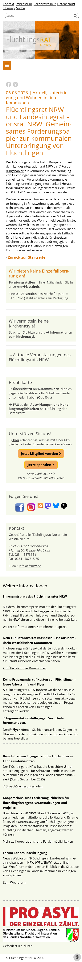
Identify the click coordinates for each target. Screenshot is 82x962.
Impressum (24, 4)
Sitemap (9, 8)
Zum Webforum (14, 882)
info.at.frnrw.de (30, 566)
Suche (20, 8)
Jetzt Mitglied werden (40, 453)
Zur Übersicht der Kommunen (24, 668)
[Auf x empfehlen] (15, 84)
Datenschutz (66, 4)
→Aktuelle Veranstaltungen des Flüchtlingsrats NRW (40, 357)
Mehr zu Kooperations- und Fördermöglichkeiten (38, 841)
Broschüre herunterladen (24, 786)
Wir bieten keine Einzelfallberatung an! (39, 273)
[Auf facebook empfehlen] (8, 84)
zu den (39, 407)
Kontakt (8, 4)
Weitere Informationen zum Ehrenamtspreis (34, 627)
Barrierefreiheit (45, 4)
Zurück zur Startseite (26, 257)
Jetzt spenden (40, 464)
